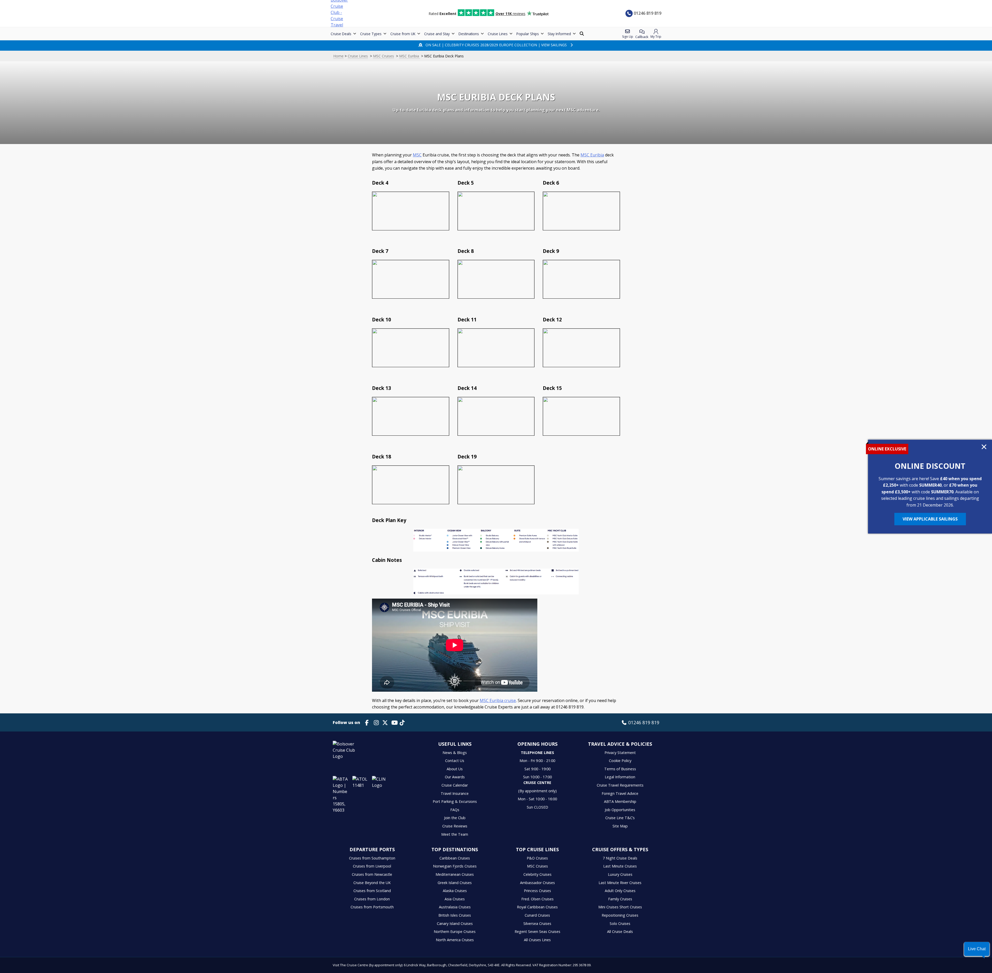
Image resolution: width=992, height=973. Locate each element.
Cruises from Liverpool (372, 866)
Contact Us (454, 760)
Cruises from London (372, 898)
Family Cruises (620, 898)
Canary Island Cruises (455, 923)
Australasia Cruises (455, 906)
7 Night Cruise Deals (620, 858)
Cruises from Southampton (372, 858)
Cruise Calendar (454, 785)
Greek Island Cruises (455, 882)
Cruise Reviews (454, 826)
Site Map (620, 826)
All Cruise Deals (620, 931)
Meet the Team (454, 834)
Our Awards (455, 776)
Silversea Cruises (537, 923)
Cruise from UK (402, 33)
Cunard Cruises (537, 915)
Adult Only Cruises (620, 890)
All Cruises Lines (537, 939)
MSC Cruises (383, 56)
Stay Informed (559, 33)
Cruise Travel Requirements (620, 785)
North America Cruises (455, 939)
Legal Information (620, 776)
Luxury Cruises (620, 874)
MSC (417, 155)
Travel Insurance (455, 793)
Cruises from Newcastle (372, 874)
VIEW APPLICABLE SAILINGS (930, 519)
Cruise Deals (341, 33)
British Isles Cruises (454, 915)
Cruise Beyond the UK (372, 882)
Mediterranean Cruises (455, 874)
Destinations (469, 33)
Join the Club (455, 817)
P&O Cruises (537, 858)
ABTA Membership (620, 801)
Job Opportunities (620, 809)
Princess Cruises (537, 890)
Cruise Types (371, 33)
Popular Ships (527, 33)
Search (582, 33)
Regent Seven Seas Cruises (537, 931)
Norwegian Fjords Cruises (455, 866)
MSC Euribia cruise (498, 700)
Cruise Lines (498, 33)
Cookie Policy (620, 760)
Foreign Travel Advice (620, 793)
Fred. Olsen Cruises (537, 898)
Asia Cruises (455, 898)
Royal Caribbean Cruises (537, 906)
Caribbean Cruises (454, 858)
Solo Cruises (620, 923)
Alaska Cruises (455, 890)
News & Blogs (455, 752)
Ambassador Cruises (537, 882)
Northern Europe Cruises (455, 931)
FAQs (454, 809)
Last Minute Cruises (620, 866)
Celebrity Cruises (537, 874)
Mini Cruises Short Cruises (620, 906)
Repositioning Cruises (620, 915)
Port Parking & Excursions (455, 801)
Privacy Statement (620, 752)
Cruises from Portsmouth (372, 906)
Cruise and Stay (437, 33)
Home (338, 56)
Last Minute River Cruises (620, 882)
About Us (455, 768)
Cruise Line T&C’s (620, 817)
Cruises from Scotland (372, 890)
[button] (976, 949)
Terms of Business (620, 768)
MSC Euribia (409, 56)
